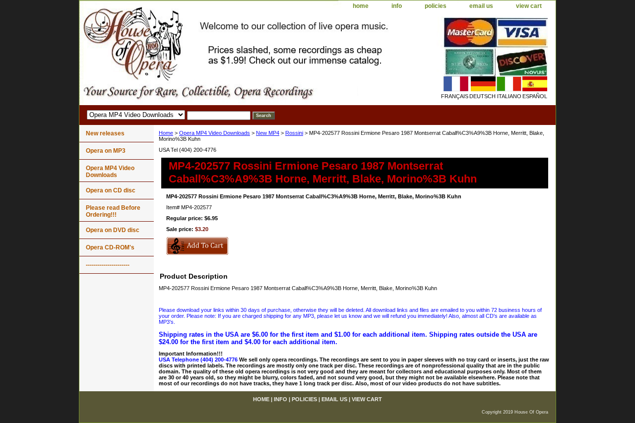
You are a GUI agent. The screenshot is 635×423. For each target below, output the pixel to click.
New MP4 (267, 133)
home (361, 5)
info (396, 5)
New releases (105, 133)
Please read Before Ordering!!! (113, 211)
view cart (529, 5)
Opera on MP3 (106, 150)
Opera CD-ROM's (110, 247)
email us (481, 5)
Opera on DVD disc (112, 230)
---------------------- (107, 264)
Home (166, 133)
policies (435, 5)
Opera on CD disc (110, 190)
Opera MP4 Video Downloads (214, 133)
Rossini (294, 133)
